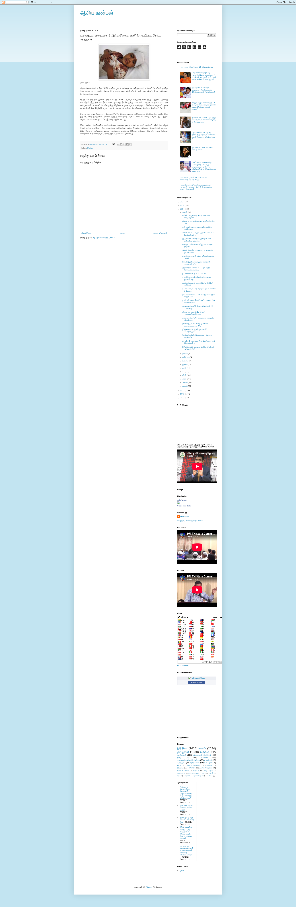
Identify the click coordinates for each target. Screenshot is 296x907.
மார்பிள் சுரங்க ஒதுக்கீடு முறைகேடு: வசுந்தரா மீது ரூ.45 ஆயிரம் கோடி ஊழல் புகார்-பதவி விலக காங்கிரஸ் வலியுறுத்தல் (204, 76)
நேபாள (179, 776)
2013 (182, 390)
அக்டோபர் (186, 357)
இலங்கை (180, 768)
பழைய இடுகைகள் (160, 233)
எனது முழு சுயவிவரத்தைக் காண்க (190, 521)
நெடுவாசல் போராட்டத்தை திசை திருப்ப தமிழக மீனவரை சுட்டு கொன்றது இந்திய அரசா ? (203, 135)
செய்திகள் (205, 752)
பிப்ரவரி (185, 382)
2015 (182, 205)
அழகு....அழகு (208, 770)
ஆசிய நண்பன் (97, 13)
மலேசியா (204, 757)
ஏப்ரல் (184, 375)
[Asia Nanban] (178, 503)
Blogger (149, 887)
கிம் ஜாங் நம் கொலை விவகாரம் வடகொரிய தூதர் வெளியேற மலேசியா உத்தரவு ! (186, 851)
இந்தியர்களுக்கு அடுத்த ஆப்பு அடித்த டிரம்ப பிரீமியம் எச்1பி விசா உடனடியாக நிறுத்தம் (186, 832)
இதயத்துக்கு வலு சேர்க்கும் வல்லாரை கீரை (187, 819)
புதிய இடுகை (86, 233)
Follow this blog (196, 682)
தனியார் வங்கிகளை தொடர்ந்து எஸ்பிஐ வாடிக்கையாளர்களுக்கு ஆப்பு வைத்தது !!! (204, 120)
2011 (182, 398)
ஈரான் (211, 773)
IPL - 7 (180, 765)
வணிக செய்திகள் (205, 768)
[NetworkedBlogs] (196, 678)
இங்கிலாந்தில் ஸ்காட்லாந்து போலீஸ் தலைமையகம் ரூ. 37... (195, 324)
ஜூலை (185, 364)
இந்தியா (90, 148)
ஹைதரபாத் (181, 773)
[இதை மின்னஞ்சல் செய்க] (118, 144)
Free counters (183, 666)
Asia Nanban (182, 500)
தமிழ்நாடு (183, 752)
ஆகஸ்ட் (185, 361)
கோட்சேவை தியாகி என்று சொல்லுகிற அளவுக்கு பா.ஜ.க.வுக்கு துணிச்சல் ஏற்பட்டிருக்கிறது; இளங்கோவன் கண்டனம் (204, 166)
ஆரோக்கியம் (195, 763)
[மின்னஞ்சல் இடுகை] (113, 144)
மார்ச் (184, 379)
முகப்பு (122, 233)
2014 (182, 209)
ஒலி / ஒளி (208, 763)
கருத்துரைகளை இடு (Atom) (104, 237)
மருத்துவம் (181, 763)
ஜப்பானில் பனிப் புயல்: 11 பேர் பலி (194, 273)
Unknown (184, 517)
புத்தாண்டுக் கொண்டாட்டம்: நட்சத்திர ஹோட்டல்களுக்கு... (196, 269)
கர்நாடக (196, 770)
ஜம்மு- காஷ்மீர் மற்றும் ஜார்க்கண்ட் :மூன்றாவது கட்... (194, 330)
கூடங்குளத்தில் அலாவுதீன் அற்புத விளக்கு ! (197, 67)
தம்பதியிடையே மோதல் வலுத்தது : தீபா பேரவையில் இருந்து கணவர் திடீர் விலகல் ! (203, 90)
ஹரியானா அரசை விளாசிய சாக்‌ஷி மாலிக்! (202, 148)
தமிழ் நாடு (183, 757)
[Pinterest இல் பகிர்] (130, 144)
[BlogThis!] (121, 144)
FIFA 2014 (191, 768)
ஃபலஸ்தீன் (208, 760)
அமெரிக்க (208, 765)
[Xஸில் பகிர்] (124, 144)
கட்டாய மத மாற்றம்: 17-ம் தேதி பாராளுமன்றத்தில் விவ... (193, 313)
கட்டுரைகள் (181, 755)
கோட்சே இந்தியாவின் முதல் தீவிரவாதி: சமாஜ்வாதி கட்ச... (196, 263)
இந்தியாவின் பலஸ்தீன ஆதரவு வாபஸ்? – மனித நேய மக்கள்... (197, 240)
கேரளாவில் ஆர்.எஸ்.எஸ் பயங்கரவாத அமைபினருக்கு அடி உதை (193, 178)
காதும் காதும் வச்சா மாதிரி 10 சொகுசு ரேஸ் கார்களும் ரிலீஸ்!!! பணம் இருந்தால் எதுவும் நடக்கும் (204, 106)
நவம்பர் (185, 354)
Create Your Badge (184, 506)
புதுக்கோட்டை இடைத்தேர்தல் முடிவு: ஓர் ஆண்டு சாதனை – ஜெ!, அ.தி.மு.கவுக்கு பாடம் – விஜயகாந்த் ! (196, 187)
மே (183, 372)
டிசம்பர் (185, 212)
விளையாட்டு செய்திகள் (202, 755)
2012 (182, 394)
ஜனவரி (185, 386)
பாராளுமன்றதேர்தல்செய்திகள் (188, 760)
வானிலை (210, 776)
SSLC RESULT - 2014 (197, 773)
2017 (182, 202)
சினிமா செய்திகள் (193, 765)
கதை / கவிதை (183, 770)
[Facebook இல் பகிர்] (127, 144)
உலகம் (202, 748)
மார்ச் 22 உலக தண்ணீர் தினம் (194, 776)
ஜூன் (184, 368)
